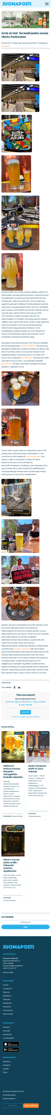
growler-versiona (21, 649)
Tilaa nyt (25, 712)
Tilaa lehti (6, 1027)
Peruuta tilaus (8, 972)
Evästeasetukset (9, 1095)
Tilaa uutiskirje (31, 1105)
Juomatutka (7, 1034)
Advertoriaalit (8, 1014)
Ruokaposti (7, 1003)
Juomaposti (7, 989)
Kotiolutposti (8, 1010)
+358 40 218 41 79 (9, 968)
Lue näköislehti (8, 1038)
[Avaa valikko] (47, 4)
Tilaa (25, 927)
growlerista (6, 363)
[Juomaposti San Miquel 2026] (25, 19)
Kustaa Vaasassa (28, 346)
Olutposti (5, 46)
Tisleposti (6, 999)
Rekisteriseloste (9, 1099)
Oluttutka (6, 1031)
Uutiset (6, 985)
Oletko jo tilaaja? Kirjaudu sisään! (25, 717)
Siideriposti (7, 996)
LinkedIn (6, 1069)
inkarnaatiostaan (33, 456)
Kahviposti (7, 1007)
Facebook (6, 1062)
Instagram (7, 1065)
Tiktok (5, 1072)
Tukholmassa (27, 358)
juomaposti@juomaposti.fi (13, 966)
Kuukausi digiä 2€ (13, 702)
